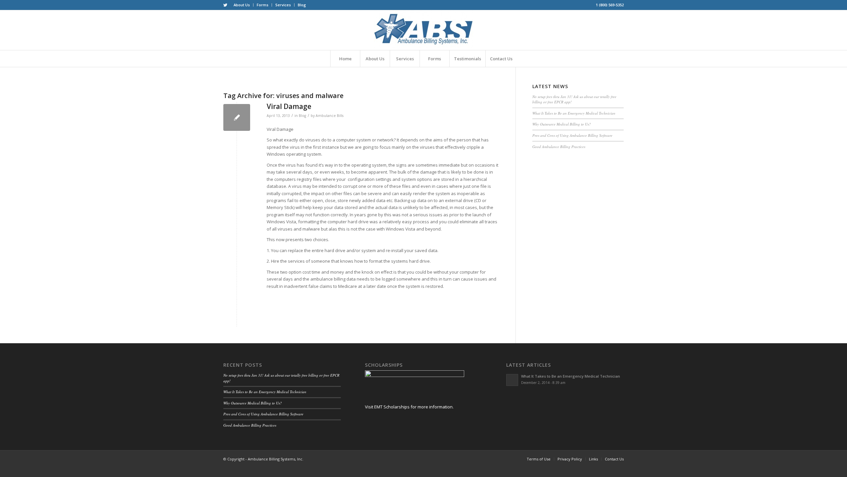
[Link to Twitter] (225, 5)
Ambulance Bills (329, 115)
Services (283, 4)
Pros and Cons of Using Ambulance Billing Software (572, 135)
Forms (262, 4)
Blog (302, 4)
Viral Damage (289, 106)
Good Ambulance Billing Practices (558, 146)
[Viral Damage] (236, 117)
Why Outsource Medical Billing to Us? (561, 124)
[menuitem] (241, 5)
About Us (242, 4)
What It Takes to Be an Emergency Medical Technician (573, 113)
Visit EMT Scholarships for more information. (409, 407)
